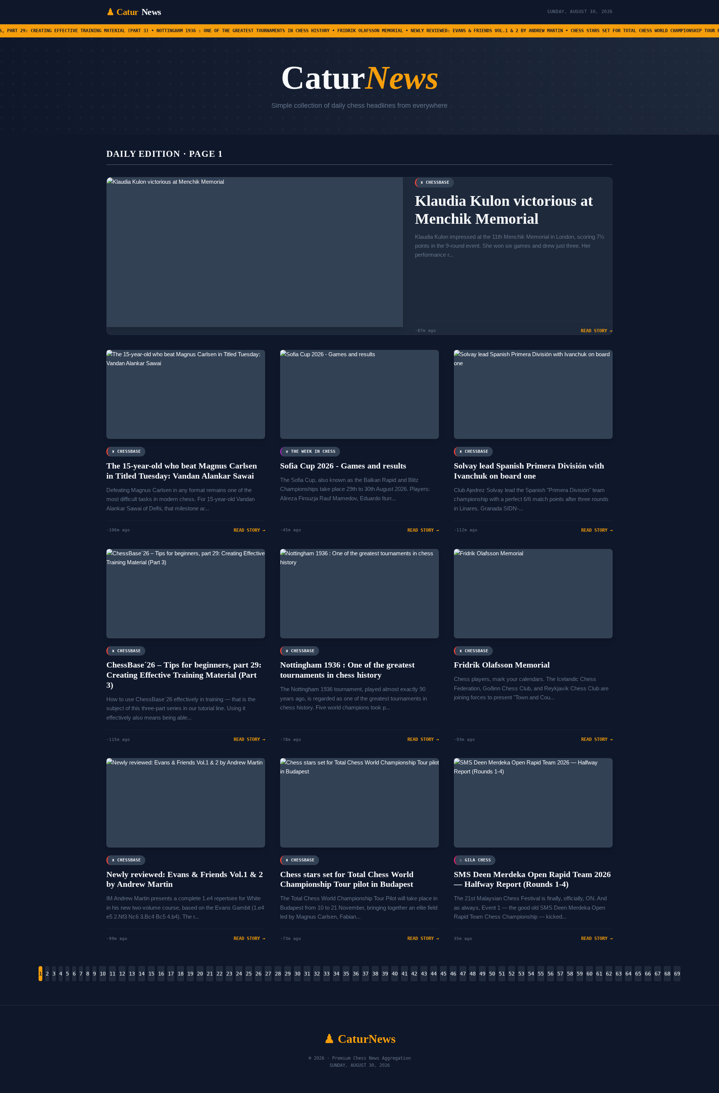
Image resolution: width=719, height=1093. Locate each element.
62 (609, 974)
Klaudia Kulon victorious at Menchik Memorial (504, 209)
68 (667, 974)
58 (570, 974)
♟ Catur (133, 12)
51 (502, 974)
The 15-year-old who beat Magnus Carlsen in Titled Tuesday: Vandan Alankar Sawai (181, 470)
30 (297, 974)
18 (180, 974)
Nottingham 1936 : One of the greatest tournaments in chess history (347, 670)
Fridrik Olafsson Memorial (502, 664)
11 (112, 974)
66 (648, 974)
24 (239, 974)
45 (443, 974)
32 (317, 974)
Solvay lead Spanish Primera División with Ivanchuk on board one (529, 470)
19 (190, 974)
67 (658, 974)
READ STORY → (596, 330)
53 (521, 974)
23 (229, 974)
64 (628, 974)
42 (414, 974)
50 (492, 974)
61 (599, 974)
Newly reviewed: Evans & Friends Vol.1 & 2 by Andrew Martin (184, 879)
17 (171, 974)
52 (512, 974)
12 (122, 974)
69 (677, 974)
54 (531, 974)
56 (550, 974)
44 (434, 974)
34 (336, 974)
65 (638, 974)
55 (541, 974)
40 (395, 974)
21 (210, 974)
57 (560, 974)
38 (375, 974)
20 (200, 974)
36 (356, 974)
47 (463, 974)
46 (453, 974)
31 (307, 974)
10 (103, 974)
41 (404, 974)
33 (327, 974)
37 (365, 974)
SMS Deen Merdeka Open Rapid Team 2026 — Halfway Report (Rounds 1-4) (532, 879)
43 (424, 974)
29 (288, 974)
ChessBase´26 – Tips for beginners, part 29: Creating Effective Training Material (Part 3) (183, 675)
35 (346, 974)
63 (619, 974)
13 (132, 974)
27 (268, 974)
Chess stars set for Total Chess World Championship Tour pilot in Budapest (346, 879)
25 (249, 974)
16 (161, 974)
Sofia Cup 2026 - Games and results (343, 465)
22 (219, 974)
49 (482, 974)
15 (151, 974)
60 (589, 974)
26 (258, 974)
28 (278, 974)
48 (473, 974)
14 (142, 974)
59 (580, 974)
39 (385, 974)
